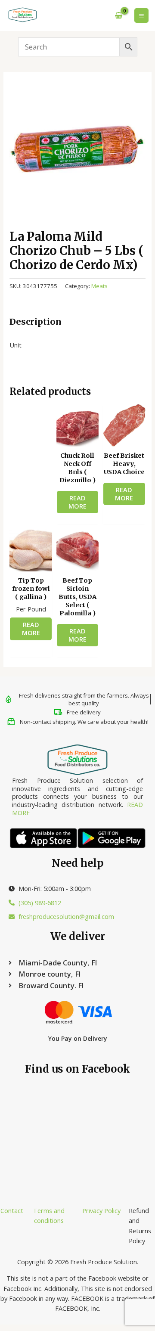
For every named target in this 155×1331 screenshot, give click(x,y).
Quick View (77, 438)
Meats (99, 286)
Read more (77, 501)
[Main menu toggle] (141, 15)
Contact (11, 1210)
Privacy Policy (101, 1210)
